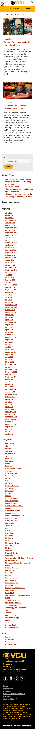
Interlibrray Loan (11, 521)
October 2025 (10, 225)
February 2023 (10, 250)
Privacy (6, 686)
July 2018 (8, 327)
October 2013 (10, 422)
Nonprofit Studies (11, 553)
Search (6, 157)
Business (8, 466)
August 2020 (9, 292)
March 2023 (9, 248)
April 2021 (9, 275)
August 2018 (9, 325)
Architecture (10, 453)
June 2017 (9, 342)
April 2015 (9, 384)
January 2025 (10, 230)
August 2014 (9, 399)
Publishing (9, 575)
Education (9, 488)
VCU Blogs (7, 666)
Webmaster (7, 691)
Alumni (7, 446)
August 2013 (9, 427)
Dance (7, 478)
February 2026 (10, 220)
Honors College (11, 513)
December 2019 (11, 305)
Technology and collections (15, 608)
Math (7, 540)
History (8, 508)
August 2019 (9, 315)
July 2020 (8, 295)
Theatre (8, 613)
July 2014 (8, 402)
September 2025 (11, 228)
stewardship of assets (13, 600)
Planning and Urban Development (17, 563)
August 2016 (9, 354)
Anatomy (8, 448)
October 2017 (10, 335)
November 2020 (11, 285)
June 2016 (9, 357)
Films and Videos (11, 498)
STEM (7, 598)
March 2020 (9, 302)
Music (7, 548)
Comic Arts (9, 476)
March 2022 (9, 262)
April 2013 (9, 434)
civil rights (9, 471)
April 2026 (9, 215)
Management (10, 536)
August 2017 (9, 340)
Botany (7, 463)
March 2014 (9, 409)
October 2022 (10, 255)
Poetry (7, 565)
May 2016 (8, 359)
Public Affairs (10, 573)
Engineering (9, 491)
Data (7, 481)
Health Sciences (11, 503)
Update (8, 620)
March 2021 (9, 277)
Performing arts (11, 560)
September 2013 (11, 424)
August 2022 (9, 260)
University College (12, 618)
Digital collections (12, 486)
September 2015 (11, 377)
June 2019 (9, 317)
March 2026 (9, 218)
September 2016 (11, 352)
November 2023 (11, 243)
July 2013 (8, 429)
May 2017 (8, 345)
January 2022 (10, 265)
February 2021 (10, 280)
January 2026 (10, 223)
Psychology (9, 570)
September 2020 (11, 290)
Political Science (11, 568)
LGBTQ (7, 531)
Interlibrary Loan (11, 518)
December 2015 (11, 369)
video (7, 623)
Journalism (9, 523)
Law (6, 528)
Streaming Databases (13, 603)
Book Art (8, 458)
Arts (6, 456)
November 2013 (11, 419)
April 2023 (9, 245)
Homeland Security (12, 511)
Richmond (9, 585)
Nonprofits (9, 555)
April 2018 (9, 330)
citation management (13, 468)
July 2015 (8, 382)
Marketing (9, 538)
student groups (11, 605)
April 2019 (9, 320)
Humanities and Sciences (14, 516)
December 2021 (11, 267)
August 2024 (9, 235)
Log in (7, 637)
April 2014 (9, 407)
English (8, 493)
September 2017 (11, 337)
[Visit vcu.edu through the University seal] (17, 656)
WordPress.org (10, 644)
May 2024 (8, 240)
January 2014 (10, 414)
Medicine (8, 545)
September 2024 (11, 233)
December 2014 (11, 394)
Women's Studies (11, 628)
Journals (8, 526)
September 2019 (11, 312)
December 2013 (11, 417)
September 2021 (11, 270)
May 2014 (8, 404)
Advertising (9, 443)
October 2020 (10, 287)
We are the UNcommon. (17, 725)
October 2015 (10, 374)
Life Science (9, 533)
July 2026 (8, 213)
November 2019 (11, 307)
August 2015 (9, 379)
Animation (9, 451)
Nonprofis (9, 550)
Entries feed (9, 639)
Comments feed (11, 642)
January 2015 (10, 392)
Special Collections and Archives (17, 595)
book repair (9, 461)
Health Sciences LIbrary (14, 506)
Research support (11, 583)
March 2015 (9, 387)
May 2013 (8, 432)
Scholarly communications (15, 588)
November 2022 (11, 253)
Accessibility (8, 689)
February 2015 (10, 389)
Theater (8, 610)
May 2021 (8, 272)
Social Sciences (11, 590)
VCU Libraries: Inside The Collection (17, 8)
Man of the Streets (12, 187)
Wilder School (10, 625)
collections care (11, 473)
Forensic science (11, 501)
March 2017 (9, 350)
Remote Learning (11, 580)
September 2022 (11, 257)
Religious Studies (11, 578)
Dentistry (8, 483)
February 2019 (10, 322)
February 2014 (10, 412)
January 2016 (10, 367)
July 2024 (8, 238)
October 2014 (10, 397)
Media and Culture (12, 543)
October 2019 (10, 310)
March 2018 (9, 332)
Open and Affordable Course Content (19, 558)
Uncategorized (10, 615)
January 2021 (10, 282)
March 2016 (9, 362)
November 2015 (11, 372)
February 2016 (10, 364)
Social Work (9, 593)
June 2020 (9, 297)
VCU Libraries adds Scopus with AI (18, 179)
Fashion (8, 496)
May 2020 (8, 300)
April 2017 (9, 347)
